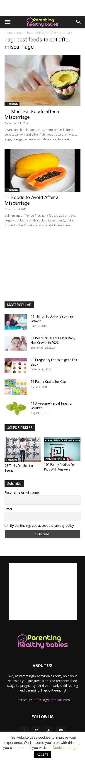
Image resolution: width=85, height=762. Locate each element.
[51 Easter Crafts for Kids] (16, 387)
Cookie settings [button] (65, 747)
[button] (7, 22)
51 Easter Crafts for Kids (48, 381)
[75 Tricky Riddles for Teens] (23, 449)
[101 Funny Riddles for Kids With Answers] (62, 449)
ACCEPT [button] (42, 754)
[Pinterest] (36, 730)
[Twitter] (48, 730)
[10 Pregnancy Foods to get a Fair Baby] (16, 365)
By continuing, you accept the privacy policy (41, 525)
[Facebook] (24, 730)
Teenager (11, 459)
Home (8, 33)
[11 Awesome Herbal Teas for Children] (16, 408)
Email (8, 509)
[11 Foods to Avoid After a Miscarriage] (42, 170)
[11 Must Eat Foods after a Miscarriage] (42, 80)
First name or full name (22, 492)
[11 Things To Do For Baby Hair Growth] (16, 322)
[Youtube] (61, 730)
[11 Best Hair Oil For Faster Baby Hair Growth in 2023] (16, 344)
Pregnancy (12, 103)
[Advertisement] (42, 8)
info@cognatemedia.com (51, 700)
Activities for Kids (56, 458)
